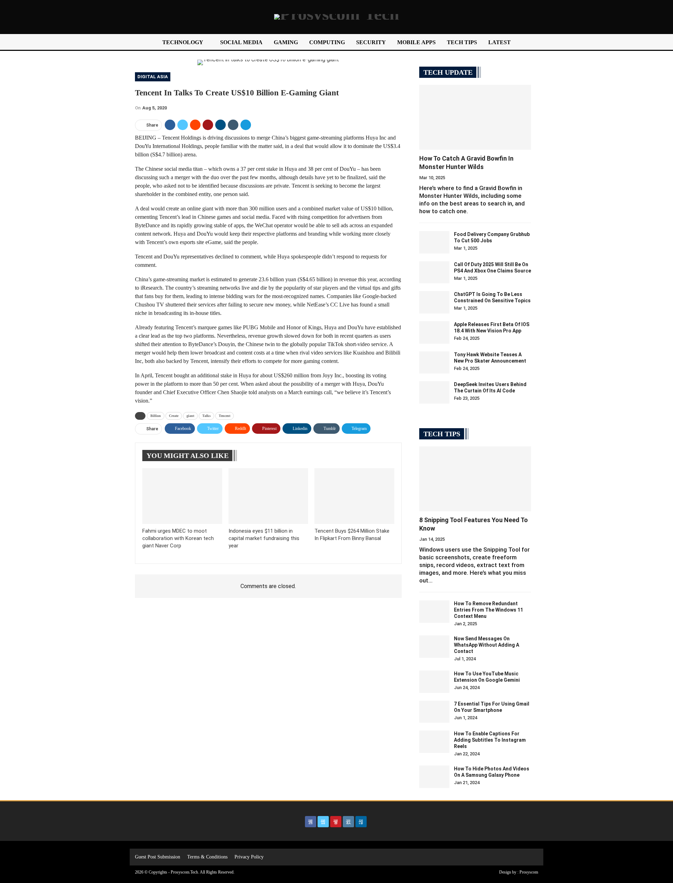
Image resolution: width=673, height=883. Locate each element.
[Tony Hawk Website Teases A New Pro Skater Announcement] (434, 362)
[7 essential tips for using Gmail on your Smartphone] (434, 712)
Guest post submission (157, 857)
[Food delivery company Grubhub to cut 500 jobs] (434, 242)
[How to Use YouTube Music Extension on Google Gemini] (434, 681)
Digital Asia (152, 76)
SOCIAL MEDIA (241, 42)
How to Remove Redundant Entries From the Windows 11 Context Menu (488, 610)
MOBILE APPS (416, 42)
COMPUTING (327, 42)
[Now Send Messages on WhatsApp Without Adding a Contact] (434, 646)
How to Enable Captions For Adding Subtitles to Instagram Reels (490, 740)
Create (173, 416)
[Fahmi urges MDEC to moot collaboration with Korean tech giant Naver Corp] (182, 496)
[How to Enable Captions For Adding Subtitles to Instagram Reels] (434, 741)
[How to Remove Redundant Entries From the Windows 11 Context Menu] (434, 611)
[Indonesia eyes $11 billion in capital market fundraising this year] (268, 496)
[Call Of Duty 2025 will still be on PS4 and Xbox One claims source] (434, 272)
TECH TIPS (462, 42)
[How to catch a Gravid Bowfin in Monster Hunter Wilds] (475, 117)
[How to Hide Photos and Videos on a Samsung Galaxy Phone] (434, 777)
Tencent (224, 416)
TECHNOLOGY (182, 42)
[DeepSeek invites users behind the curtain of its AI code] (434, 392)
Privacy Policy (249, 857)
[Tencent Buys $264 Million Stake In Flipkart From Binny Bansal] (354, 496)
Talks (206, 416)
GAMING (286, 42)
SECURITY (371, 42)
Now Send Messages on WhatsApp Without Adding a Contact (486, 645)
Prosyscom (528, 872)
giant (190, 416)
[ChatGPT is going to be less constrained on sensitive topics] (434, 302)
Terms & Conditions (207, 857)
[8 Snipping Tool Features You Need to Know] (475, 478)
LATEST (499, 42)
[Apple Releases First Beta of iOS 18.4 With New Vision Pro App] (434, 332)
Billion (155, 416)
